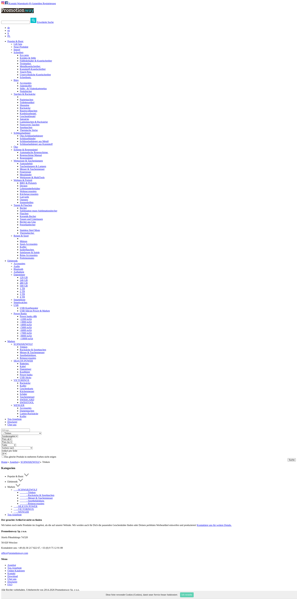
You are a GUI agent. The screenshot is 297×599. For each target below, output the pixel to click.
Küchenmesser (27, 391)
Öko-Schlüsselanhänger (31, 135)
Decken (23, 185)
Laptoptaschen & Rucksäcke (34, 122)
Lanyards (24, 197)
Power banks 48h (28, 316)
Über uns (11, 424)
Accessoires (25, 83)
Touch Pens (26, 72)
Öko (16, 147)
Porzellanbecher (27, 224)
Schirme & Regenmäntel (26, 149)
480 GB (24, 283)
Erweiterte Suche (45, 22)
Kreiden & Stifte (28, 58)
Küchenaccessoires (29, 194)
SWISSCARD (27, 399)
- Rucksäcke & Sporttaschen (37, 495)
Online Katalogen (16, 570)
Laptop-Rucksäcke (29, 413)
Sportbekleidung (28, 355)
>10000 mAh (26, 338)
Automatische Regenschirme (34, 152)
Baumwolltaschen (28, 110)
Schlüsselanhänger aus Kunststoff (36, 144)
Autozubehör (26, 163)
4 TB (22, 297)
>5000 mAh (26, 327)
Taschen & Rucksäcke (24, 94)
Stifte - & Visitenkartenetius (33, 88)
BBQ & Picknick (28, 183)
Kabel (23, 366)
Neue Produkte (21, 47)
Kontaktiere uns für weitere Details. (214, 525)
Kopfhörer (25, 372)
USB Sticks (25, 377)
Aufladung (19, 272)
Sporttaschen (26, 127)
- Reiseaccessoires (32, 503)
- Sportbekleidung (32, 500)
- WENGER (21, 512)
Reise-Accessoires (29, 255)
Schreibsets (25, 77)
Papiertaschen (26, 99)
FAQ (9, 584)
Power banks (26, 374)
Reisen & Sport (21, 235)
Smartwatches (20, 302)
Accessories (25, 408)
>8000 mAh (26, 335)
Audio (17, 266)
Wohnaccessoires (28, 191)
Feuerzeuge (25, 172)
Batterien (24, 363)
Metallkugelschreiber (30, 66)
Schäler (23, 394)
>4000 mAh (26, 324)
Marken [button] (11, 341)
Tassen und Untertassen (31, 219)
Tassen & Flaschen (23, 205)
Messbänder (26, 174)
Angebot (14, 462)
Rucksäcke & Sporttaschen (33, 349)
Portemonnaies (27, 258)
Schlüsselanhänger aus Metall (34, 141)
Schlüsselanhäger (22, 133)
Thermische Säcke (29, 130)
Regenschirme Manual (31, 155)
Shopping (24, 105)
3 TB (22, 294)
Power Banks (20, 313)
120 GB (24, 277)
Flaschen (24, 213)
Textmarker (26, 63)
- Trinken (28, 492)
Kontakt (13, 3)
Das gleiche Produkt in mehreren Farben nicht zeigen (30, 456)
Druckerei (12, 422)
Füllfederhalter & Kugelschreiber (36, 60)
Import (17, 49)
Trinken (23, 347)
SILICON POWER (23, 360)
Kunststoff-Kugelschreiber (33, 69)
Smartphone (19, 299)
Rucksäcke (25, 108)
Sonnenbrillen (26, 202)
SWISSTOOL (27, 402)
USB (16, 305)
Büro (16, 80)
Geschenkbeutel (27, 116)
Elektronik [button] (12, 260)
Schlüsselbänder (28, 138)
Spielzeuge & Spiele (30, 252)
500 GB (24, 285)
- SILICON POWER (25, 506)
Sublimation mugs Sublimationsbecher (38, 210)
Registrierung (49, 3)
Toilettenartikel (27, 102)
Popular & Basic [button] (15, 41)
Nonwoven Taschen (29, 124)
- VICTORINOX (24, 509)
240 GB (24, 280)
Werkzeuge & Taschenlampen (28, 160)
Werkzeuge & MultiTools (32, 177)
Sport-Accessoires (28, 244)
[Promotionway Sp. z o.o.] (17, 11)
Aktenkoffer (26, 85)
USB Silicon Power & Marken (35, 310)
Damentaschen (27, 410)
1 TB (22, 288)
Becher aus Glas (28, 222)
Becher (23, 208)
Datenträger (19, 274)
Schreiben (18, 52)
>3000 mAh (26, 322)
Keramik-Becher (28, 216)
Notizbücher (26, 91)
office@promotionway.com (14, 553)
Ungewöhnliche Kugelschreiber (35, 74)
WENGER (19, 405)
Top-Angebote (14, 419)
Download (12, 576)
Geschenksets (26, 388)
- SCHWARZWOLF (25, 489)
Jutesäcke (24, 119)
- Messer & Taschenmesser (36, 498)
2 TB (22, 291)
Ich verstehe (187, 595)
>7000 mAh (26, 333)
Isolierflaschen (27, 249)
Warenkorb (24, 3)
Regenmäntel (26, 158)
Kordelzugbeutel (28, 113)
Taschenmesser (27, 397)
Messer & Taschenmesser (32, 169)
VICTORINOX (21, 380)
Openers (24, 199)
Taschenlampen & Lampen (33, 166)
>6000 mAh (26, 330)
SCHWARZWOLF (23, 344)
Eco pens (24, 55)
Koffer (23, 247)
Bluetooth (18, 269)
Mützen (23, 241)
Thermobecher (27, 233)
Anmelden (37, 3)
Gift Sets (18, 44)
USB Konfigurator (29, 308)
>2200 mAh (26, 319)
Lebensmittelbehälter (30, 188)
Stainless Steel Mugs (30, 230)
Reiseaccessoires (28, 358)
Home (4, 462)
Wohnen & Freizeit (23, 180)
